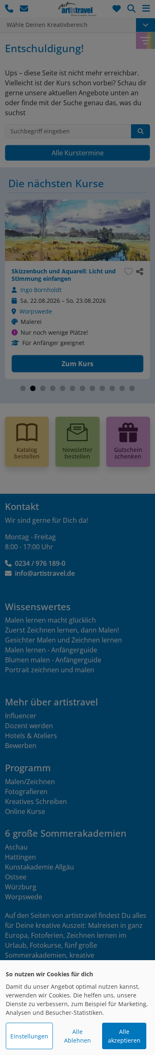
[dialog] (77, 1007)
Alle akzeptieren (124, 1036)
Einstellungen (29, 1036)
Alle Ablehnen (77, 1036)
